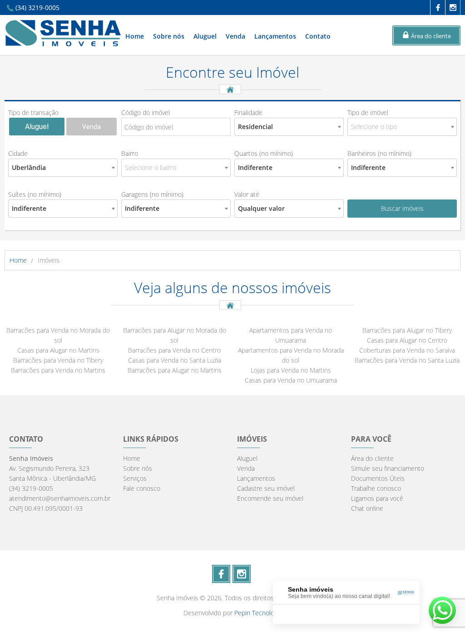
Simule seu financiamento (387, 468)
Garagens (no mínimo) (152, 194)
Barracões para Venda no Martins (58, 370)
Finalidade (248, 112)
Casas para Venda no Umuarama (291, 380)
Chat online (367, 508)
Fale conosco (141, 488)
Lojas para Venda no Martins (291, 370)
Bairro (129, 153)
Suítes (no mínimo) (34, 194)
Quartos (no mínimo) (263, 153)
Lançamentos (275, 36)
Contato (318, 36)
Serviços (135, 478)
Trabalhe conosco (376, 488)
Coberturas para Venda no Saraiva (407, 350)
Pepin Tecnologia (258, 612)
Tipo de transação (33, 112)
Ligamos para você (377, 498)
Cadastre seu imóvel (266, 488)
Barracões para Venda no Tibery (58, 360)
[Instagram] (452, 7)
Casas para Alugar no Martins (58, 350)
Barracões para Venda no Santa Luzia (407, 360)
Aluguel (205, 36)
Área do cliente (372, 458)
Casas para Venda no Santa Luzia (174, 360)
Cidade (18, 153)
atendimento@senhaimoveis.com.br (59, 498)
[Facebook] (437, 7)
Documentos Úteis (378, 478)
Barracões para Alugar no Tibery (407, 330)
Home (134, 36)
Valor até (246, 194)
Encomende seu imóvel (270, 498)
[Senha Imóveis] (63, 44)
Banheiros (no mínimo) (379, 153)
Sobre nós (168, 36)
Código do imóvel (145, 112)
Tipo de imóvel (367, 112)
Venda (235, 36)
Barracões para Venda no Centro (174, 350)
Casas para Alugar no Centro (407, 340)
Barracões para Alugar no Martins (175, 370)
